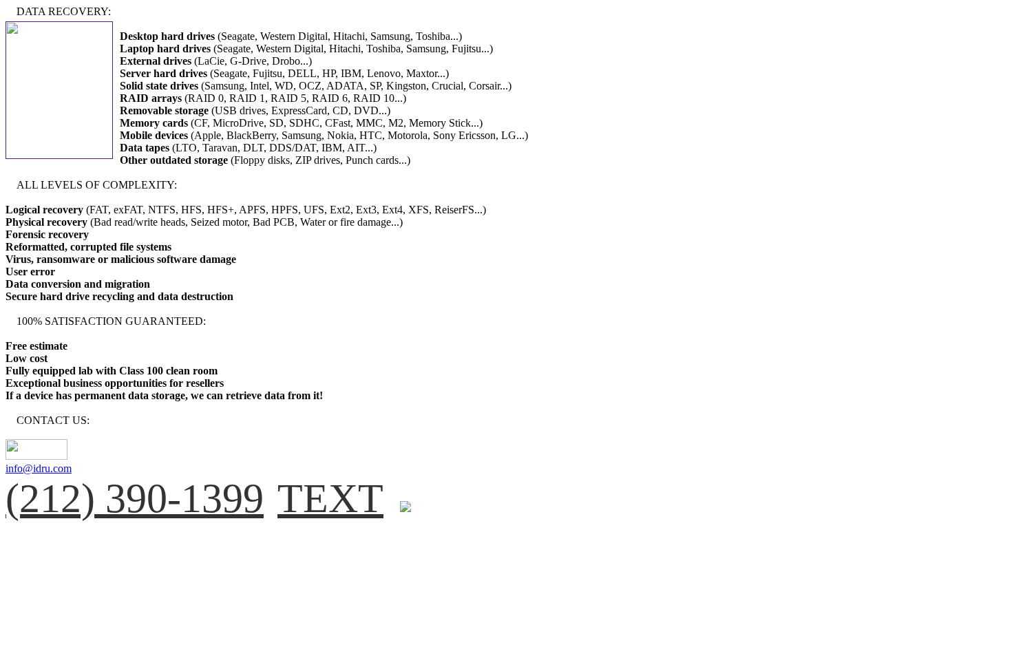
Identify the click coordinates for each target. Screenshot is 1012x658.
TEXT (330, 498)
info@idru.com (39, 468)
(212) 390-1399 (135, 498)
